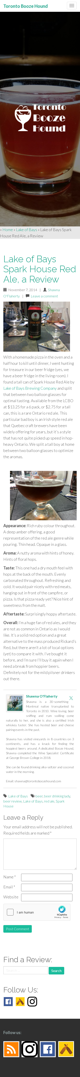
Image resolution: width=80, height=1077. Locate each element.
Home (7, 229)
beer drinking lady (57, 796)
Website (10, 896)
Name (9, 876)
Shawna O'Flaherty (42, 696)
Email (9, 886)
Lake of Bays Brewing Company (30, 388)
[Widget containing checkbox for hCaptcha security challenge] (36, 912)
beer (39, 796)
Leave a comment (44, 296)
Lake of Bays (26, 229)
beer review (12, 801)
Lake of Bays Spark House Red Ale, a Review (39, 269)
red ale (49, 801)
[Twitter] (71, 698)
